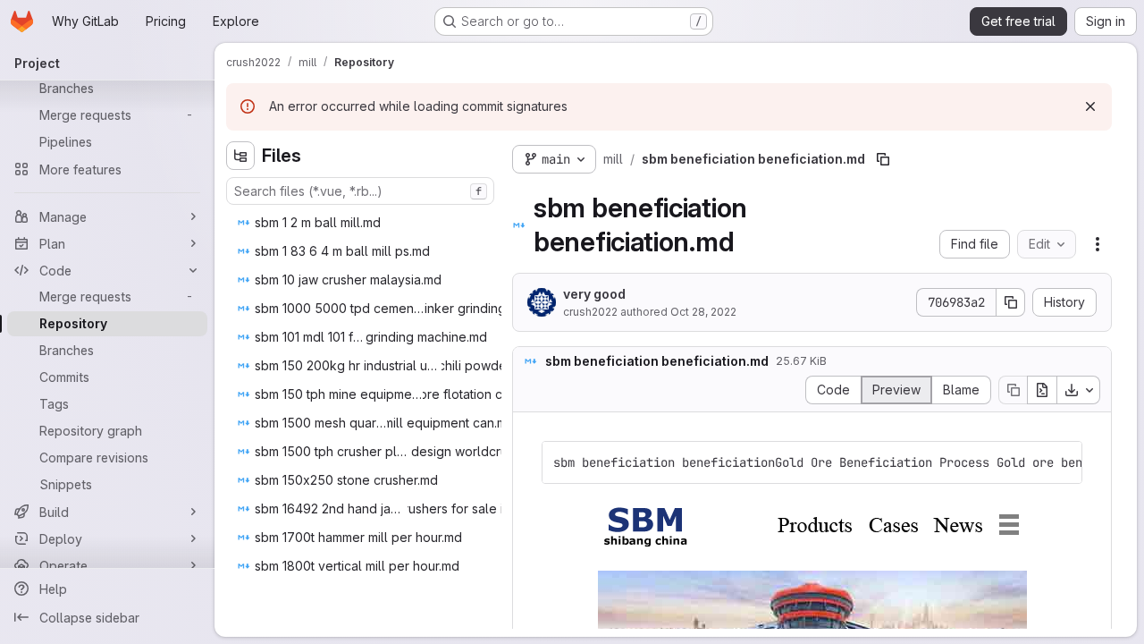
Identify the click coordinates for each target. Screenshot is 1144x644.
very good (594, 293)
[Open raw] (1042, 390)
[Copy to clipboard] (1061, 462)
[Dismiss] (1090, 106)
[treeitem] (362, 222)
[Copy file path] (883, 159)
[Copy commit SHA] (1011, 302)
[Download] (1078, 390)
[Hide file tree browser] (240, 155)
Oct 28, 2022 (703, 311)
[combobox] (360, 191)
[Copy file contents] (1012, 390)
